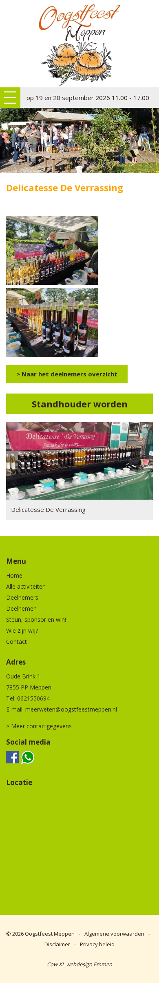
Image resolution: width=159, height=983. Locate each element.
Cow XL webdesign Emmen (79, 964)
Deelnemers (22, 597)
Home (14, 575)
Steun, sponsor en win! (36, 619)
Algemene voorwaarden (114, 933)
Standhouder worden (80, 404)
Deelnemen (21, 608)
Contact (16, 641)
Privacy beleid (97, 944)
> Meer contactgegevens (39, 726)
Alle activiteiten (26, 586)
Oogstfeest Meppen (50, 933)
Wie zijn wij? (22, 630)
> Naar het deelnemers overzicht (66, 374)
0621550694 (33, 698)
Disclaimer (57, 944)
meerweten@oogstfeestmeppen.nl (71, 709)
